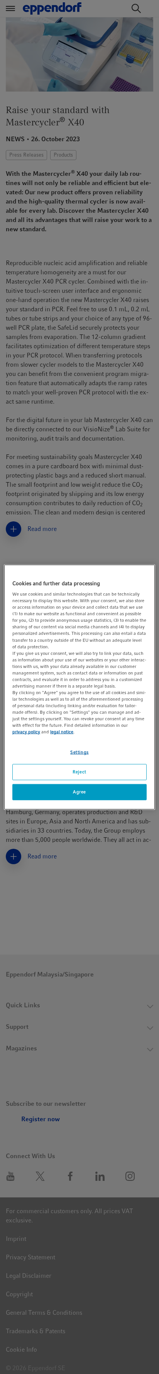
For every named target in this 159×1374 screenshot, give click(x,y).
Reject (79, 772)
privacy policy (26, 732)
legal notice (61, 732)
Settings (79, 752)
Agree (79, 792)
